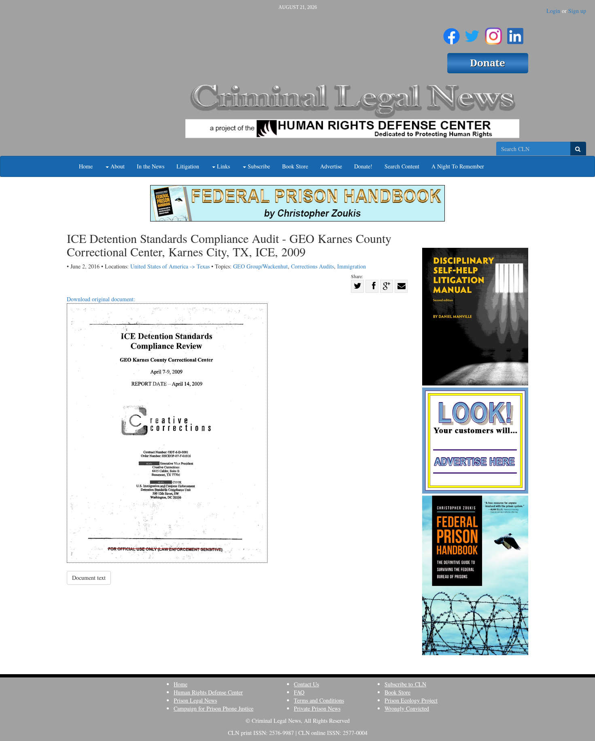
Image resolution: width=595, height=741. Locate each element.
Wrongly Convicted (407, 708)
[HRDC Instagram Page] (493, 33)
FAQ (299, 692)
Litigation (187, 166)
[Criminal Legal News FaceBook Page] (451, 33)
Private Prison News (317, 708)
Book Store (295, 166)
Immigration (351, 266)
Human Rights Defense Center (208, 692)
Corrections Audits (312, 266)
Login (553, 11)
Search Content (402, 166)
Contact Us (306, 684)
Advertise (331, 166)
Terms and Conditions (319, 700)
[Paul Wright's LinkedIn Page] (515, 33)
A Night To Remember (457, 166)
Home (86, 166)
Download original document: (101, 299)
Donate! (363, 166)
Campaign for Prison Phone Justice (213, 708)
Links (222, 166)
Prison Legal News (195, 700)
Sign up (577, 11)
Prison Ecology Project (411, 700)
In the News (150, 166)
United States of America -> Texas (170, 266)
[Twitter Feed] (472, 33)
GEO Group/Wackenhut (260, 266)
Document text (89, 577)
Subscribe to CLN (405, 684)
